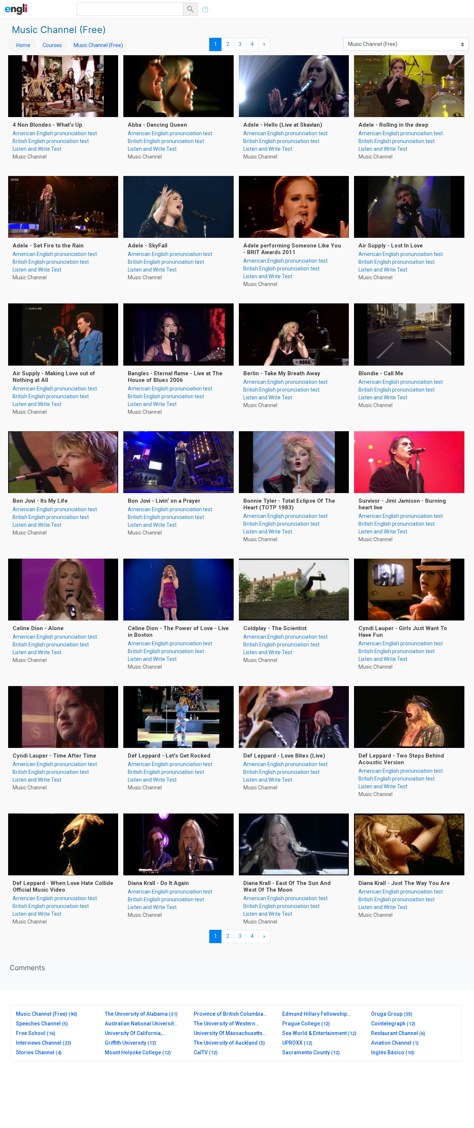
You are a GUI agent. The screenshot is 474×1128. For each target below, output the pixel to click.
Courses (52, 45)
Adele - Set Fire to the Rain (48, 245)
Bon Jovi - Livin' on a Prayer (164, 501)
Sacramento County (306, 1052)
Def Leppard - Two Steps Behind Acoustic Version (401, 759)
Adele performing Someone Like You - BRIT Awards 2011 (292, 249)
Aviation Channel (391, 1043)
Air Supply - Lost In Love (390, 245)
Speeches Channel (38, 1023)
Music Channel (30, 157)
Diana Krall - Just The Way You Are (404, 883)
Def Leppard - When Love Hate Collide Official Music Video (63, 886)
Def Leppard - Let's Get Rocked (169, 755)
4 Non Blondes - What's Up (47, 125)
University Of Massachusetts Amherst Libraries (228, 1036)
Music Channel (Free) (98, 45)
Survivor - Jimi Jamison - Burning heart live (402, 504)
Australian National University (140, 1023)
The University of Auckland (226, 1043)
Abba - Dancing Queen (157, 125)
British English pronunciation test (51, 141)
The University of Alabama (136, 1014)
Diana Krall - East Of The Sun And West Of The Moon (287, 886)
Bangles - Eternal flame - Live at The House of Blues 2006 (175, 376)
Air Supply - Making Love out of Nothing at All (54, 376)
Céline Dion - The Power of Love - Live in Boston (178, 631)
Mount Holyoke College (133, 1052)
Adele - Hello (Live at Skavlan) (282, 125)
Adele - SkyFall (147, 245)
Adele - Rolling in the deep (393, 125)
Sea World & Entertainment (314, 1033)
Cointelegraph (388, 1023)
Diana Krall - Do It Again (158, 883)
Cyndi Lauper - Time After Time (54, 755)
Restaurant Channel (394, 1033)
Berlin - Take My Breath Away (281, 373)
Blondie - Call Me (380, 373)
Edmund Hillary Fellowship (314, 1014)
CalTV (201, 1052)
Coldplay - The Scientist (275, 628)
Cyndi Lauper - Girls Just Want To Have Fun (402, 631)
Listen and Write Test (37, 149)
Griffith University (125, 1043)
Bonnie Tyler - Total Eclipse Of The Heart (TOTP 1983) (289, 504)
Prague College (301, 1023)
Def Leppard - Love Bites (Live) (284, 755)
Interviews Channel (38, 1043)
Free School (31, 1033)
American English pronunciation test (55, 133)
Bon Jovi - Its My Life (40, 501)
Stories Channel (35, 1052)
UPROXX (292, 1043)
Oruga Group (387, 1014)
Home (23, 45)
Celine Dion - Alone (38, 628)
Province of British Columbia (228, 1014)
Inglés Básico (387, 1052)
